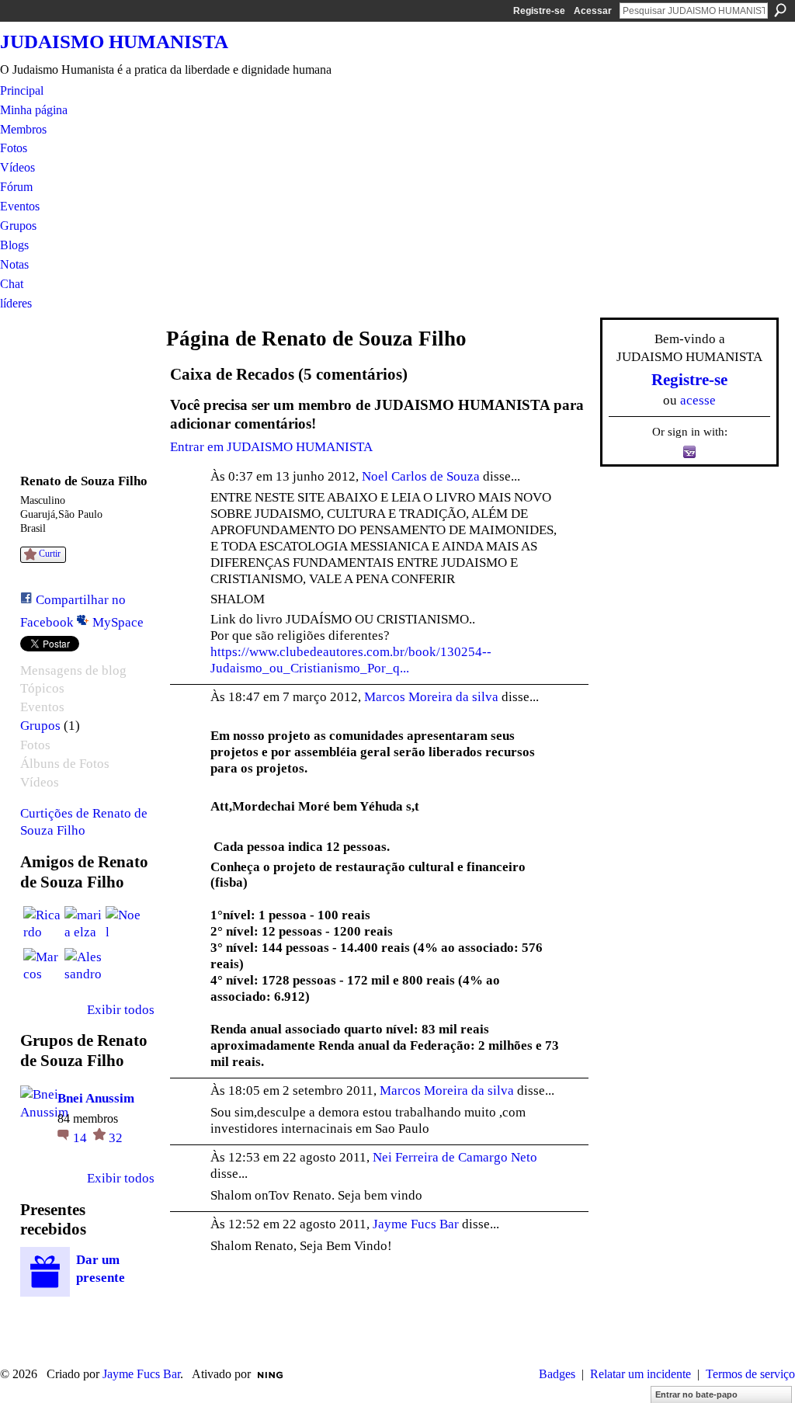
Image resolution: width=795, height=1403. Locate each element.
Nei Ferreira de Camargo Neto (455, 1157)
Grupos (40, 725)
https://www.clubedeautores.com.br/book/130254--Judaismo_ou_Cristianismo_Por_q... (350, 659)
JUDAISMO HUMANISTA (114, 41)
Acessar (593, 10)
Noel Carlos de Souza (421, 476)
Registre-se (539, 10)
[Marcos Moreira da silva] (42, 966)
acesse (698, 400)
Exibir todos (120, 1009)
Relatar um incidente (640, 1373)
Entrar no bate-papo (696, 1394)
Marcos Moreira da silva (431, 696)
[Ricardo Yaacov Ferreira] (42, 924)
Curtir (50, 553)
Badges (557, 1373)
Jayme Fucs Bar (416, 1223)
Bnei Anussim (95, 1098)
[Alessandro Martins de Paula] (83, 966)
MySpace (118, 622)
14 (81, 1137)
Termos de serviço (750, 1373)
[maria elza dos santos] (83, 924)
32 (116, 1137)
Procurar (780, 10)
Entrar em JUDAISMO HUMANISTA (271, 446)
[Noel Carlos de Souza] (124, 924)
